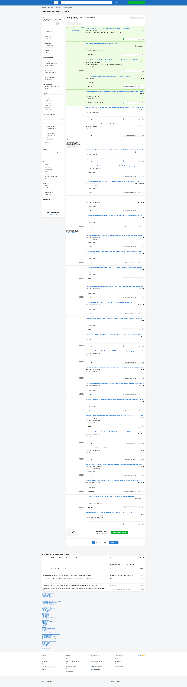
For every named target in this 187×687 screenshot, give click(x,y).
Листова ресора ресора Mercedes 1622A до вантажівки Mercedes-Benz (60, 561)
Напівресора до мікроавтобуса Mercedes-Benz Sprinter (101, 123)
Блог (67, 668)
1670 (105, 542)
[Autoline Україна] (47, 2)
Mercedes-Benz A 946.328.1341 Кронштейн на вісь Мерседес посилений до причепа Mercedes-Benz (67, 575)
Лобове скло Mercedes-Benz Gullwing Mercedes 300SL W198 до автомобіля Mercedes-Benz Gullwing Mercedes (117, 91)
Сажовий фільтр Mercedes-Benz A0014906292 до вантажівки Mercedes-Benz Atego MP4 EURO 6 (113, 59)
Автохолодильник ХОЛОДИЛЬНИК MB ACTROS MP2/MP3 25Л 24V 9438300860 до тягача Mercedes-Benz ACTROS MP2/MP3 (121, 480)
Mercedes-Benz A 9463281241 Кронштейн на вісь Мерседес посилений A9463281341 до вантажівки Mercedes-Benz (118, 464)
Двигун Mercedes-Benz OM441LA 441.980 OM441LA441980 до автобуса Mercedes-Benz (110, 496)
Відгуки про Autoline (71, 666)
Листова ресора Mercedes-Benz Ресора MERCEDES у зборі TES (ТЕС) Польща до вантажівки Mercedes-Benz (117, 215)
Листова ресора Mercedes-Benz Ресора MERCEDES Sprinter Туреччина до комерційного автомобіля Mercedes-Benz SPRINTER (122, 383)
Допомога (44, 661)
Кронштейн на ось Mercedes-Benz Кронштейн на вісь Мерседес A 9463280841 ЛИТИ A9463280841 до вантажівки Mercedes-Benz (122, 415)
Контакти (44, 663)
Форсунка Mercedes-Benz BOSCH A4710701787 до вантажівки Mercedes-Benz (108, 28)
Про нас (44, 658)
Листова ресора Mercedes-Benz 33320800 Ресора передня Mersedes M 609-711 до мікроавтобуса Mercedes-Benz (118, 149)
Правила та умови (70, 658)
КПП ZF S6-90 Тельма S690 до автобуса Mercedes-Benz (101, 43)
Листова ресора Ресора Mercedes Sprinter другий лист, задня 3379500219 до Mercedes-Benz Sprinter (115, 235)
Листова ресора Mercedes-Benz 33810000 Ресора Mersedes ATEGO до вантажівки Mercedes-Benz (113, 181)
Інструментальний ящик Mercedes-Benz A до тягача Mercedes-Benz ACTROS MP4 (109, 512)
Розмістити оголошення (119, 532)
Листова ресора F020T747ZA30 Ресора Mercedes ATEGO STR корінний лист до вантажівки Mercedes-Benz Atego (118, 334)
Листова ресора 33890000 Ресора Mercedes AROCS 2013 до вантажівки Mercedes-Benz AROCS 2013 (114, 200)
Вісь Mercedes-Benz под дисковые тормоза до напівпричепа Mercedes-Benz (108, 76)
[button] (139, 39)
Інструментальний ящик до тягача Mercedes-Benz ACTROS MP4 (58, 565)
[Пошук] (63, 3)
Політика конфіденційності (72, 661)
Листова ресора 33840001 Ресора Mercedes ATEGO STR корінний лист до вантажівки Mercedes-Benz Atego (116, 251)
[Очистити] (62, 22)
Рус (46, 669)
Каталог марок (69, 671)
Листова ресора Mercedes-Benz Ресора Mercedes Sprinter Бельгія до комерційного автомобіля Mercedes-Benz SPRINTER (121, 286)
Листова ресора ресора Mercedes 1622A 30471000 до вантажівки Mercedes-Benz (109, 302)
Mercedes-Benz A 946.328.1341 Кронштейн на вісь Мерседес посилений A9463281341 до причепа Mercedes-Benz (118, 107)
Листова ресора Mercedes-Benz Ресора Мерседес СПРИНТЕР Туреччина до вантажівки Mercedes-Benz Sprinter (118, 267)
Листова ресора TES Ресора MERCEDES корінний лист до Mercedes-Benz (107, 448)
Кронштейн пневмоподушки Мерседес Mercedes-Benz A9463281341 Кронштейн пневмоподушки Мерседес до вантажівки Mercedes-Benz (125, 399)
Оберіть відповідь (72, 146)
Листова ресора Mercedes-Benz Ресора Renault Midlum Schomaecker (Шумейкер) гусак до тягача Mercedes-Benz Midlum (120, 351)
